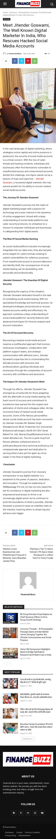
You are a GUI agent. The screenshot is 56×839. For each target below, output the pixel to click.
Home (5, 12)
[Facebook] (15, 61)
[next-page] (9, 663)
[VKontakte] (42, 813)
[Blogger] (14, 813)
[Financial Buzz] (5, 53)
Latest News (8, 657)
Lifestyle (7, 637)
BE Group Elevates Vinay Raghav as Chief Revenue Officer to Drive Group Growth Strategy (36, 617)
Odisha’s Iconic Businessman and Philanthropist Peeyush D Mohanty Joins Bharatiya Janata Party (14, 555)
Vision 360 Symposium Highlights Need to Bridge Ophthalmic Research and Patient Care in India (35, 652)
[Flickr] (28, 813)
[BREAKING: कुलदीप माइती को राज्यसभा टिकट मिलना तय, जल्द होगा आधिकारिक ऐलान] (10, 698)
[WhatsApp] (34, 61)
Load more (27, 739)
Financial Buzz (15, 53)
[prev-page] (4, 663)
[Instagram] (35, 813)
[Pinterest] (28, 61)
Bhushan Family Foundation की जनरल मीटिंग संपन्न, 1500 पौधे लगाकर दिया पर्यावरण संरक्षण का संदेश (36, 727)
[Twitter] (21, 61)
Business (13, 12)
